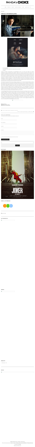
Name (2, 118)
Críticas (8, 7)
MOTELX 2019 (27, 7)
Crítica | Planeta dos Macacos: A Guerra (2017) (25, 111)
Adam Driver (3, 105)
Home (5, 7)
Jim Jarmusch (6, 105)
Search (17, 145)
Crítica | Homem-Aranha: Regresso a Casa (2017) (10, 110)
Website (2, 126)
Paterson (9, 105)
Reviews (7, 104)
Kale (20, 444)
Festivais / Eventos (18, 7)
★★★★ (9, 104)
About (23, 7)
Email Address (3, 122)
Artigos (13, 7)
